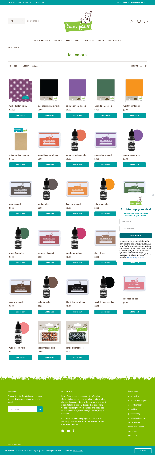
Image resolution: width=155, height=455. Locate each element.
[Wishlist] (139, 21)
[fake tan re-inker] (105, 188)
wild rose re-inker (17, 348)
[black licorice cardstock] (49, 90)
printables (132, 409)
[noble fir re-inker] (20, 237)
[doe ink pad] (105, 237)
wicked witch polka (18, 106)
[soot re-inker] (49, 188)
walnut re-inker (44, 302)
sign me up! (136, 236)
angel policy (133, 396)
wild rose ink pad (130, 299)
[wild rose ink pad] (134, 283)
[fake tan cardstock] (134, 90)
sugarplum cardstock (76, 106)
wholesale (132, 431)
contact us (132, 435)
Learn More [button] (78, 451)
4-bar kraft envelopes (19, 155)
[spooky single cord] (49, 332)
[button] (145, 21)
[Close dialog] (153, 195)
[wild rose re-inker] (20, 332)
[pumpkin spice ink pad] (49, 139)
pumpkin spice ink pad (48, 155)
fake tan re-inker (101, 204)
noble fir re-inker (16, 253)
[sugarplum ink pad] (105, 139)
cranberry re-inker (74, 253)
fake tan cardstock (131, 106)
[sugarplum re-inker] (134, 139)
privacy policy (134, 414)
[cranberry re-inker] (77, 237)
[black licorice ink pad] (77, 286)
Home (10, 47)
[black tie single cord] (77, 332)
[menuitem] (41, 40)
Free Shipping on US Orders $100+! (130, 2)
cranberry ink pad (46, 253)
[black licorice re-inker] (105, 286)
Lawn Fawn (17, 444)
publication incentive (137, 418)
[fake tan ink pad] (77, 188)
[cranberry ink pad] (49, 237)
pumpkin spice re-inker (76, 155)
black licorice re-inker (104, 302)
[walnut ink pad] (20, 286)
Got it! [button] (143, 451)
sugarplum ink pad (103, 155)
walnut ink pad (16, 302)
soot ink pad (15, 204)
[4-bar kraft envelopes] (20, 139)
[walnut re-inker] (49, 286)
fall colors (17, 47)
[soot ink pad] (20, 188)
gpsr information (135, 405)
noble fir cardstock (103, 106)
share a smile (134, 422)
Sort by (26, 66)
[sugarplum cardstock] (77, 90)
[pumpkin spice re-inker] (77, 139)
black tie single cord (75, 348)
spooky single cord (46, 348)
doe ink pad (99, 253)
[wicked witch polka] (20, 90)
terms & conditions (136, 427)
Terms (141, 258)
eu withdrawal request (137, 401)
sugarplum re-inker (131, 155)
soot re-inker (43, 204)
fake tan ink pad (73, 204)
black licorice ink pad (75, 302)
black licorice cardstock (48, 106)
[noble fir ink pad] (134, 188)
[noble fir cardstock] (105, 90)
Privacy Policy (132, 258)
